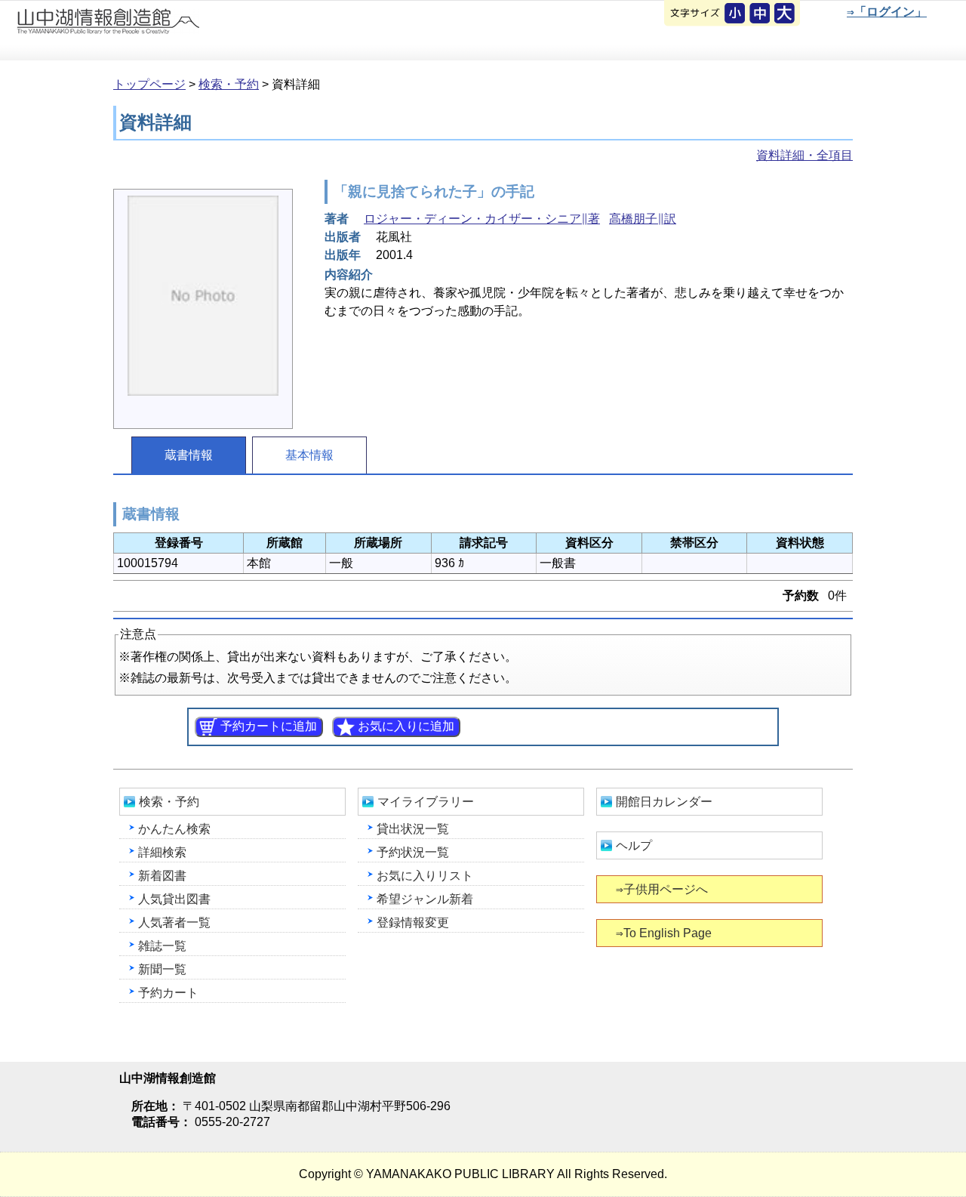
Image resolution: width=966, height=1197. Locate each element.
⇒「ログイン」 (887, 11)
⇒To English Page (664, 933)
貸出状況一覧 (413, 828)
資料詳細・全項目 (804, 155)
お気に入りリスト (425, 875)
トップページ (149, 84)
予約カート (168, 992)
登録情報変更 (413, 922)
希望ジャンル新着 (425, 899)
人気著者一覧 (174, 922)
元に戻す (735, 14)
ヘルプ (634, 845)
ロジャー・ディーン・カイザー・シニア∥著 (482, 218)
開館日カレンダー (664, 801)
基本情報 (309, 455)
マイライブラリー (425, 801)
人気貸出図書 (174, 899)
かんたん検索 (174, 828)
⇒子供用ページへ (662, 889)
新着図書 (162, 875)
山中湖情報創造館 (181, 31)
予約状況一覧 (413, 852)
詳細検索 (162, 852)
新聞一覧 (162, 969)
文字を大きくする (785, 14)
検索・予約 (228, 84)
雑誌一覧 (162, 945)
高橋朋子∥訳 (642, 218)
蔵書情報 (189, 455)
